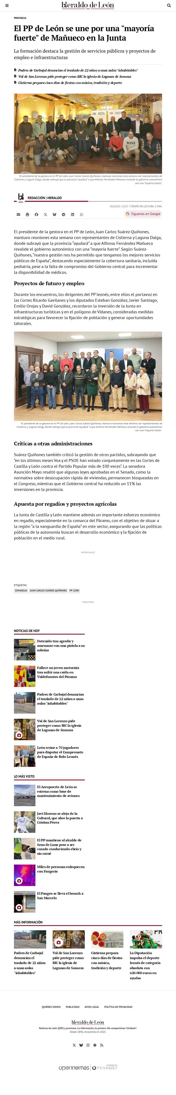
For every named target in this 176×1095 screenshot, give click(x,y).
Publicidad (73, 1007)
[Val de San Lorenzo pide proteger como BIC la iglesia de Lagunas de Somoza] (24, 729)
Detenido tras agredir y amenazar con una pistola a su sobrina (61, 645)
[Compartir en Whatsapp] (81, 214)
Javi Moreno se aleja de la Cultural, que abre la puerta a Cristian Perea (60, 818)
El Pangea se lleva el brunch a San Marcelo (60, 895)
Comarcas (21, 590)
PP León (74, 590)
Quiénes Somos (51, 1007)
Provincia (20, 18)
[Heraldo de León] (88, 5)
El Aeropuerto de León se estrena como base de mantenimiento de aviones (58, 791)
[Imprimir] (27, 214)
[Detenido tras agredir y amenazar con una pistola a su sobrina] (24, 649)
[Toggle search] (169, 5)
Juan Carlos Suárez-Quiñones (48, 590)
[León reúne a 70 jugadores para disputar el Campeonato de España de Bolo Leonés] (24, 756)
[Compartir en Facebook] (36, 214)
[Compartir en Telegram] (63, 214)
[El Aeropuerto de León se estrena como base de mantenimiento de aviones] (24, 795)
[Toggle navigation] (7, 5)
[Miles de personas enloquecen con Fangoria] (24, 875)
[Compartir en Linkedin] (72, 214)
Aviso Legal (92, 1007)
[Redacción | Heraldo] (21, 198)
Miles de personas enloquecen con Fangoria (61, 869)
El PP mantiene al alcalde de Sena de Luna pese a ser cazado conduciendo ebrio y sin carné (59, 847)
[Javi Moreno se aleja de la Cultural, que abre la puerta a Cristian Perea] (24, 821)
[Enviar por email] (18, 214)
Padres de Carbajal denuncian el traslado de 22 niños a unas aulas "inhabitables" (78, 70)
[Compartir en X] (45, 214)
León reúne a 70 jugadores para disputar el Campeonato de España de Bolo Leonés (60, 752)
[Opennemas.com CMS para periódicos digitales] (88, 1072)
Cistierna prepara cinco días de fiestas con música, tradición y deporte (70, 82)
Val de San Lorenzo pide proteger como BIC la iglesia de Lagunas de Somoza (74, 76)
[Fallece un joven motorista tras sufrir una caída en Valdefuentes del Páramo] (24, 676)
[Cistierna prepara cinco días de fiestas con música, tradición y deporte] (107, 939)
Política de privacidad (118, 1007)
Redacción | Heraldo (45, 198)
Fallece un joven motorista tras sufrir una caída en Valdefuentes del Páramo (58, 672)
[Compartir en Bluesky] (54, 214)
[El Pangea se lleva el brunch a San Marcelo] (24, 901)
